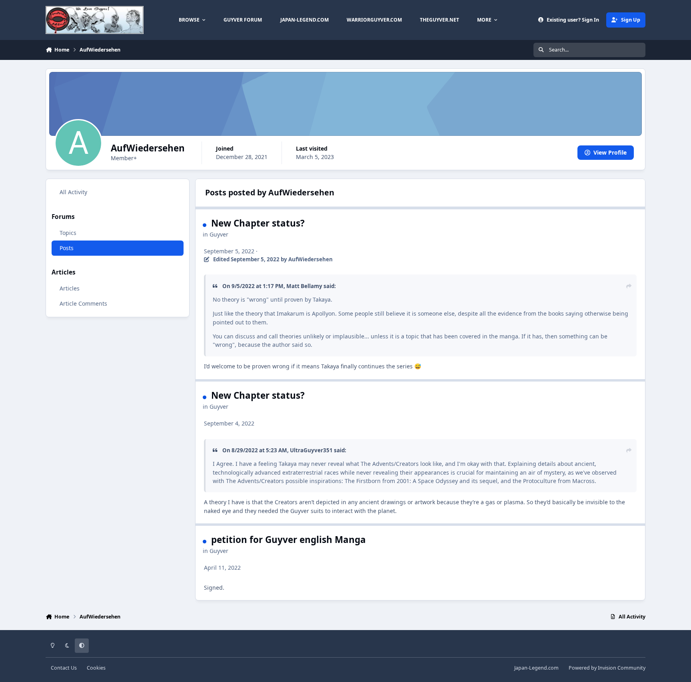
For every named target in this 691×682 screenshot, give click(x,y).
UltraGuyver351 (311, 450)
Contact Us (64, 667)
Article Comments (83, 303)
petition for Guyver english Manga (288, 539)
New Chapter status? (258, 223)
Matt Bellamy (304, 286)
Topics (68, 232)
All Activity (73, 192)
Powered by (607, 667)
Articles (70, 288)
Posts (67, 247)
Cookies (96, 667)
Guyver (219, 234)
